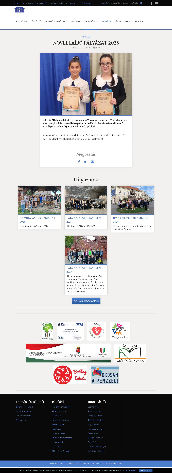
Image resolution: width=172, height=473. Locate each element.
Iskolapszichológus (60, 420)
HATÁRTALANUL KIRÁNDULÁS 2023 (83, 269)
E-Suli (128, 21)
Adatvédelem (56, 464)
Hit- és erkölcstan (95, 429)
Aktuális (106, 21)
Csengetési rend (95, 416)
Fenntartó (56, 429)
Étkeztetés (93, 433)
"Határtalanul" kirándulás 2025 (80, 226)
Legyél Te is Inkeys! (24, 407)
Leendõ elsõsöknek (56, 21)
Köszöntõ (35, 21)
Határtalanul (57, 442)
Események (93, 407)
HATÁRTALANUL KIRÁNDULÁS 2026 (37, 220)
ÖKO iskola (56, 446)
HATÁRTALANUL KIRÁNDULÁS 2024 (130, 220)
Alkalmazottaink (59, 411)
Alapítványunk (58, 424)
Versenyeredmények (97, 446)
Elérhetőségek (86, 3)
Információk (91, 21)
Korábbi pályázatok (86, 301)
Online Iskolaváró (23, 416)
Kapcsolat (140, 21)
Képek (118, 21)
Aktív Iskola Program (61, 451)
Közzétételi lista (114, 464)
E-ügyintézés (71, 3)
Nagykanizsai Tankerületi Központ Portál (30, 3)
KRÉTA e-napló (57, 3)
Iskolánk (75, 21)
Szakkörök (92, 442)
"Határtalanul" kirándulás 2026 (34, 226)
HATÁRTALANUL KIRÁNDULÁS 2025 (83, 220)
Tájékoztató (21, 420)
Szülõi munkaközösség (62, 438)
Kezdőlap (21, 21)
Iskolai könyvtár (59, 433)
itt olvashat (130, 470)
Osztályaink (57, 416)
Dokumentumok (95, 438)
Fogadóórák (93, 424)
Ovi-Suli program (23, 411)
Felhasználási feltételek (77, 464)
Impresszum (97, 464)
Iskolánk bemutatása (61, 407)
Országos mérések (96, 451)
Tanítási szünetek (95, 420)
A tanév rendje (94, 411)
